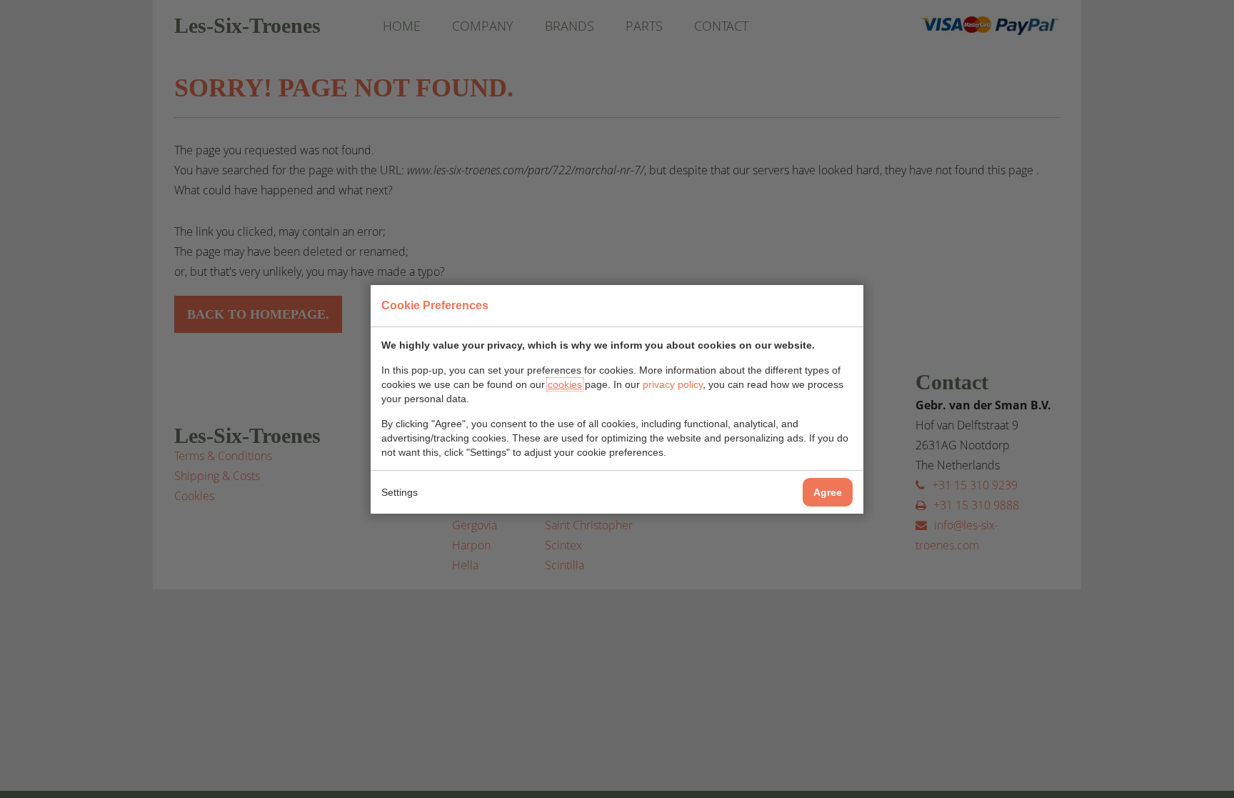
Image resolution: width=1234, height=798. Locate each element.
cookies (565, 384)
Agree (827, 492)
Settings (399, 492)
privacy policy (673, 384)
